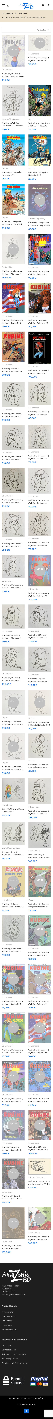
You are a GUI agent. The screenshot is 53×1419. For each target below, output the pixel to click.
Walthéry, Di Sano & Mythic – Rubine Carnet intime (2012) (13, 76)
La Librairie (6, 1345)
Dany (4, 848)
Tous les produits (9, 1330)
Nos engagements (10, 1359)
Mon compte (7, 1312)
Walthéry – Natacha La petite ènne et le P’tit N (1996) (39, 1184)
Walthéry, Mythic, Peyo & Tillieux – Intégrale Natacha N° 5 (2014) (39, 126)
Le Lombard (7, 70)
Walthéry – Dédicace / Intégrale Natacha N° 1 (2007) (38, 907)
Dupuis (31, 119)
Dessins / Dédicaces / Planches (15, 119)
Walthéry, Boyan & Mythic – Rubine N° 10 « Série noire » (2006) (12, 371)
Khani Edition (7, 805)
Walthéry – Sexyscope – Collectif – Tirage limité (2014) (39, 225)
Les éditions (7, 1321)
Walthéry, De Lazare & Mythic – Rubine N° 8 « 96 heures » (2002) (38, 1101)
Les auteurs (7, 1325)
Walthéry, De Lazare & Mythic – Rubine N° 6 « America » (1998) (38, 1053)
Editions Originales (36, 219)
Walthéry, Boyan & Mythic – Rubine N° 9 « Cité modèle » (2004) (12, 1150)
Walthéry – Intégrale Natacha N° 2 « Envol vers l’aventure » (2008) (13, 224)
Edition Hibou (8, 267)
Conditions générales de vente (15, 1363)
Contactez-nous (9, 1350)
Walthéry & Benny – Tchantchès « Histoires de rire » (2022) (13, 907)
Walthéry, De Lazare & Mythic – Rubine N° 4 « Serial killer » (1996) (38, 1004)
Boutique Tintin (8, 1316)
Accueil (5, 17)
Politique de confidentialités (14, 1354)
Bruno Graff (7, 1242)
